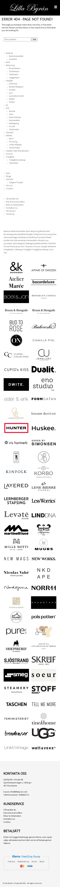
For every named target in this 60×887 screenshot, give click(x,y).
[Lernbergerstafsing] (16, 505)
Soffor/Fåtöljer (15, 144)
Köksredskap (15, 117)
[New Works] (43, 563)
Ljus (11, 92)
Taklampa (18, 249)
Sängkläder (9, 249)
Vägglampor (14, 77)
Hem (8, 173)
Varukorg (10, 214)
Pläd (54, 243)
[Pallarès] (16, 622)
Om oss (9, 185)
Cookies (9, 188)
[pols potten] (43, 622)
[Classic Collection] (16, 359)
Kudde (6, 240)
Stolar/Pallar (14, 147)
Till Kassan (10, 211)
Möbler (9, 135)
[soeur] (43, 680)
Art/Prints (13, 83)
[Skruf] (43, 665)
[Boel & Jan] (16, 301)
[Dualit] (43, 374)
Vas (5, 252)
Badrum (9, 53)
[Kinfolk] (16, 476)
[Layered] (16, 491)
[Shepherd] (16, 651)
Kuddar (12, 89)
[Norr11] (43, 592)
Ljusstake (8, 243)
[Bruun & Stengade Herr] (43, 316)
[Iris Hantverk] (16, 447)
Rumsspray (15, 246)
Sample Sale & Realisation (17, 150)
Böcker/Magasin (16, 86)
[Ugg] (43, 738)
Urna (51, 249)
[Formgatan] (43, 403)
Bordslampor (15, 68)
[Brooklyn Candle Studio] (43, 301)
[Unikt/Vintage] (16, 752)
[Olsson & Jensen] (16, 607)
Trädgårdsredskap (17, 160)
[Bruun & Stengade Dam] (16, 316)
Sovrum (9, 153)
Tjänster (9, 179)
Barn (8, 62)
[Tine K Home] (43, 723)
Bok (48, 231)
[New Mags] (16, 563)
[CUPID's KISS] (16, 374)
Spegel (44, 246)
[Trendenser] (16, 738)
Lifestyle (9, 132)
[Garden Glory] (16, 418)
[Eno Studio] (43, 389)
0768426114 (24, 794)
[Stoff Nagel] (43, 694)
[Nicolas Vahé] (16, 578)
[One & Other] (43, 607)
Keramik (41, 237)
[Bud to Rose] (16, 330)
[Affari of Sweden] (43, 272)
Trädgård (10, 157)
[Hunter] (16, 432)
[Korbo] (43, 476)
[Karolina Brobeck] (43, 461)
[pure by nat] (16, 636)
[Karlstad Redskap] (16, 461)
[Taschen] (16, 709)
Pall (49, 243)
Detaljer (9, 80)
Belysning (10, 65)
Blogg (8, 176)
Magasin (21, 243)
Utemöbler (13, 163)
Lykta (15, 243)
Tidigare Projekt (16, 182)
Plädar (12, 102)
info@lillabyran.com (18, 791)
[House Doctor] (43, 418)
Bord (11, 138)
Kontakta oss (12, 208)
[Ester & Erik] (16, 403)
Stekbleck (51, 246)
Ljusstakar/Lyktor (16, 96)
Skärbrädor (14, 129)
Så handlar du (12, 198)
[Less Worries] (43, 505)
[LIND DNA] (43, 520)
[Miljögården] (43, 534)
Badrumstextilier (16, 56)
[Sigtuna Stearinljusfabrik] (43, 651)
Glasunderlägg (10, 237)
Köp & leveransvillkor (15, 201)
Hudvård (13, 59)
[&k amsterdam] (16, 272)
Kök (7, 108)
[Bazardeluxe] (43, 287)
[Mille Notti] (16, 549)
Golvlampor (14, 71)
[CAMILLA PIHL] (43, 345)
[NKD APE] (43, 578)
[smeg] (16, 680)
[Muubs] (43, 549)
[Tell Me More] (43, 709)
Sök (34, 39)
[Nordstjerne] (16, 592)
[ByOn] (16, 345)
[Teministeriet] (16, 723)
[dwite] (16, 389)
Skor (23, 246)
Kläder (48, 237)
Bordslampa (9, 234)
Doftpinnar (38, 234)
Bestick (12, 111)
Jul (7, 105)
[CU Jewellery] (43, 359)
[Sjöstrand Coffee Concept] (16, 665)
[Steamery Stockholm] (16, 694)
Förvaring (13, 141)
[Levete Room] (16, 520)
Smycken (29, 246)
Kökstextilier (14, 120)
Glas (11, 114)
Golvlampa (22, 237)
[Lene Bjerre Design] (43, 491)
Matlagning (14, 123)
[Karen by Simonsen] (43, 447)
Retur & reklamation (15, 204)
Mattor (12, 99)
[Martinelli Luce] (16, 534)
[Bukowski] (43, 330)
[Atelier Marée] (16, 287)
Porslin (12, 126)
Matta (38, 243)
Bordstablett (20, 234)
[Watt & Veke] (43, 752)
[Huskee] (43, 432)
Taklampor (13, 74)
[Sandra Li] (43, 636)
